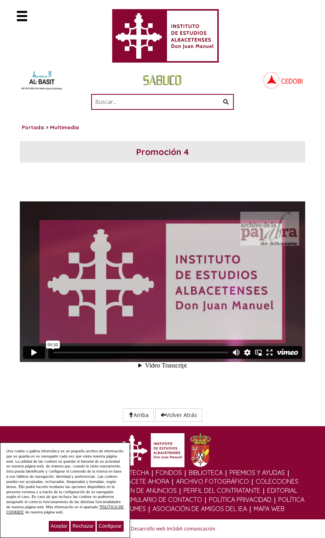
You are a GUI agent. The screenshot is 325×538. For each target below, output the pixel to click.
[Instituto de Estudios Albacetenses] (162, 38)
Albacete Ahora (142, 481)
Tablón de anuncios (144, 490)
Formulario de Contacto (160, 500)
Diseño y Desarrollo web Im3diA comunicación (162, 528)
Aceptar (59, 526)
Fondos (169, 473)
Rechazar (83, 526)
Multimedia (64, 127)
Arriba (141, 415)
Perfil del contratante (222, 490)
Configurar (110, 526)
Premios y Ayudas (257, 473)
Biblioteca (206, 473)
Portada (33, 127)
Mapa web (269, 509)
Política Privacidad (240, 500)
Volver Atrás (181, 415)
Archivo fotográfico (212, 481)
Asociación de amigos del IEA (200, 509)
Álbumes (132, 509)
